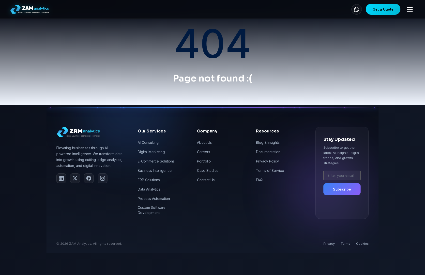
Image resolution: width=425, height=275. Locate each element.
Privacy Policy (267, 161)
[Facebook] (89, 178)
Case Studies (207, 170)
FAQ (259, 180)
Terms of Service (270, 170)
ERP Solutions (149, 180)
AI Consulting (148, 142)
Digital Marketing (151, 152)
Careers (203, 152)
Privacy (329, 243)
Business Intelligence (155, 170)
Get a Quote (383, 9)
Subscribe (342, 189)
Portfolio (204, 161)
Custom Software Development (152, 210)
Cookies (362, 243)
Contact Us (206, 180)
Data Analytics (149, 189)
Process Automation (154, 198)
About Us (204, 142)
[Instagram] (102, 178)
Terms (345, 243)
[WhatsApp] (356, 9)
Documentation (268, 152)
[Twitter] (75, 178)
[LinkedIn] (61, 178)
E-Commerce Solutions (156, 161)
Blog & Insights (268, 142)
